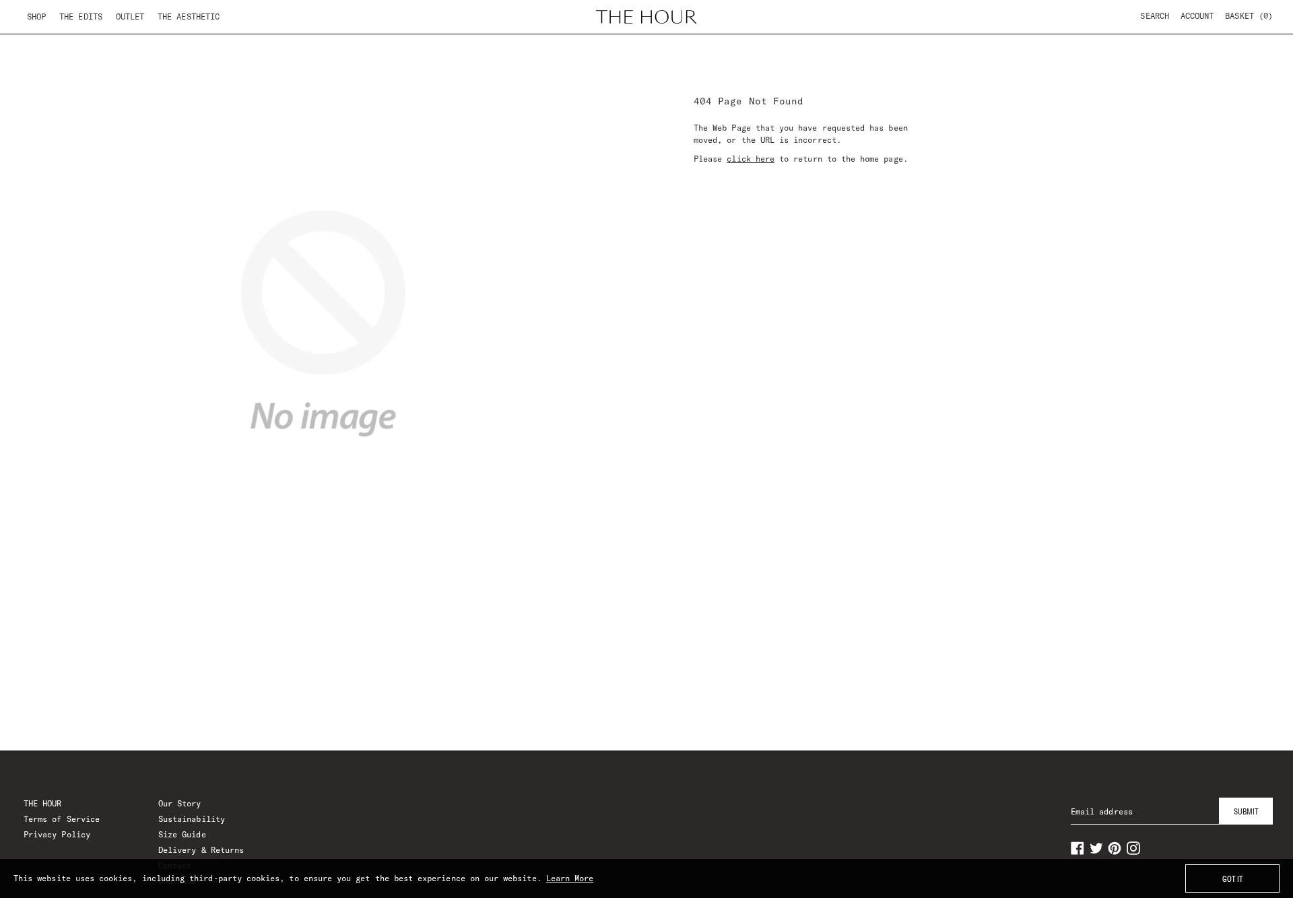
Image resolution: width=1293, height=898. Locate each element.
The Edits (80, 16)
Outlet (130, 16)
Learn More (570, 878)
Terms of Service (62, 819)
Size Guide (182, 834)
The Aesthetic (189, 16)
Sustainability (191, 819)
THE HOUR (42, 803)
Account (1197, 16)
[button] (1249, 16)
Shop (36, 16)
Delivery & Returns (201, 850)
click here (750, 159)
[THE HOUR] (646, 17)
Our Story (179, 803)
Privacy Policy (57, 834)
